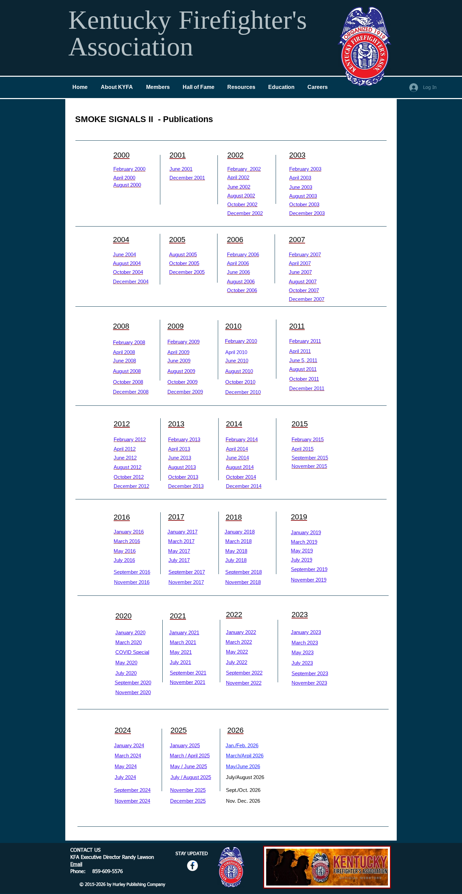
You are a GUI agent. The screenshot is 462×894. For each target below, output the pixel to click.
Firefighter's (243, 19)
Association (130, 46)
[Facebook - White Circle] (192, 865)
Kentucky (123, 19)
